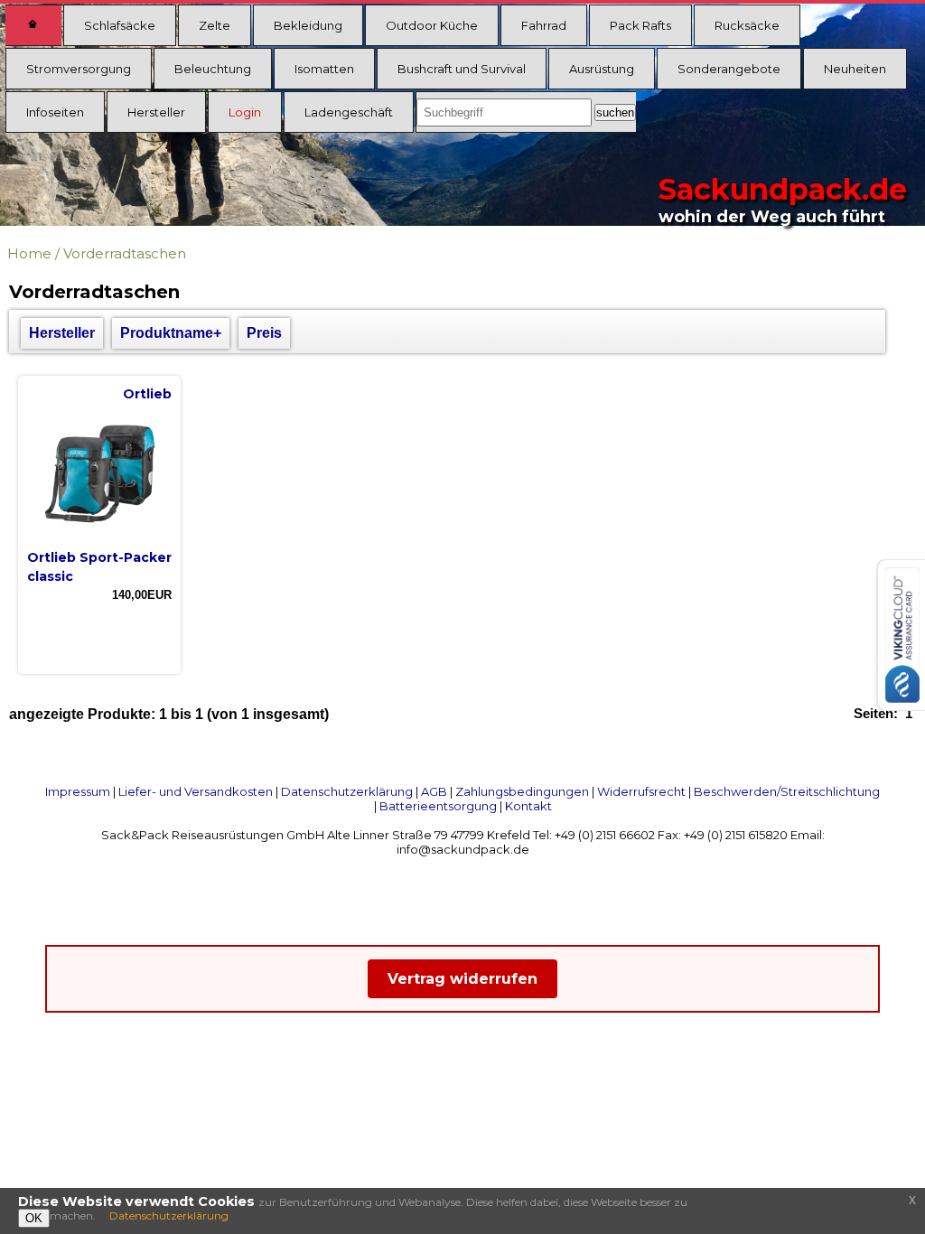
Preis (264, 333)
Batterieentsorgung (438, 806)
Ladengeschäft (348, 112)
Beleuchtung (212, 68)
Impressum (77, 791)
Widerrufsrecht (641, 791)
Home (29, 253)
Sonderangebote (728, 68)
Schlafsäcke (119, 25)
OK (33, 1218)
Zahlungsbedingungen (522, 791)
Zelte (214, 25)
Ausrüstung (601, 68)
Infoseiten (55, 112)
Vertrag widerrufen (462, 978)
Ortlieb (147, 394)
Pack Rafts (640, 25)
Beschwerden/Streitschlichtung (787, 791)
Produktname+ (170, 333)
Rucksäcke (747, 25)
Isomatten (324, 68)
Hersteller (156, 112)
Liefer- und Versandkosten (195, 791)
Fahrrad (543, 25)
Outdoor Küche (432, 25)
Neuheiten (855, 68)
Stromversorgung (78, 68)
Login (245, 112)
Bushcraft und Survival (461, 68)
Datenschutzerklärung (347, 791)
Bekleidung (308, 25)
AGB (434, 791)
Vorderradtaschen (124, 253)
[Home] (33, 25)
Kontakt (528, 806)
